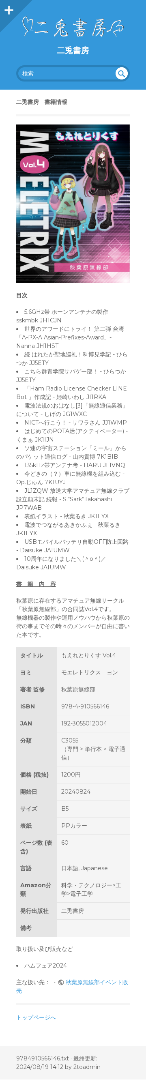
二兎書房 (73, 50)
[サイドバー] (8, 8)
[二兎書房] (73, 26)
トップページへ (36, 1017)
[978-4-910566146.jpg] (73, 203)
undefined (122, 73)
